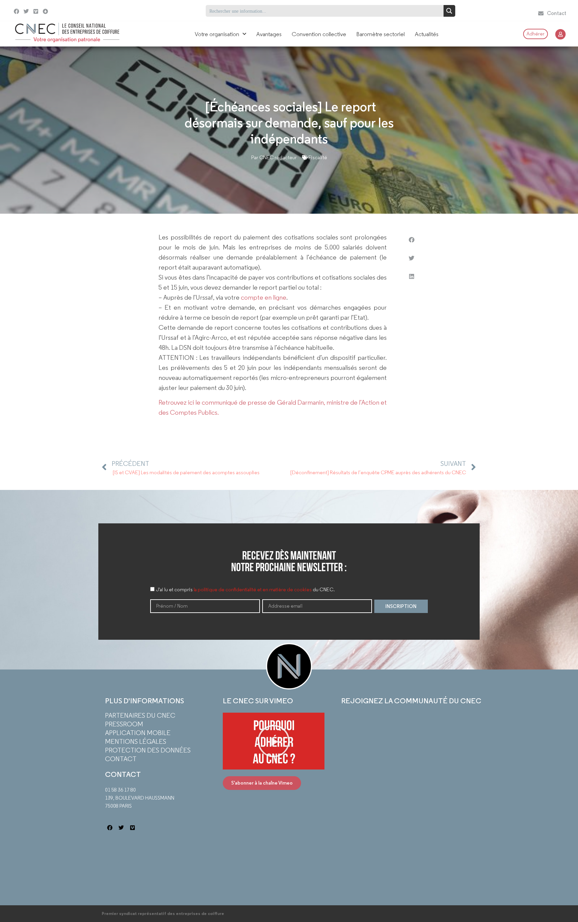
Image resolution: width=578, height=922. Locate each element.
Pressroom (124, 724)
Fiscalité (317, 157)
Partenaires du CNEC (140, 715)
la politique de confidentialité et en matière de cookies (253, 590)
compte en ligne (263, 297)
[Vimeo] (36, 11)
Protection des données (148, 750)
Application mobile (138, 733)
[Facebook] (16, 11)
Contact (120, 759)
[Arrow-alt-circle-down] (62, 10)
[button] (411, 239)
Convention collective (319, 34)
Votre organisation (217, 34)
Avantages (269, 34)
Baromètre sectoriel (380, 34)
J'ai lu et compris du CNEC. (245, 590)
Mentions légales (135, 741)
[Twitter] (26, 11)
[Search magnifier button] (449, 11)
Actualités (427, 34)
